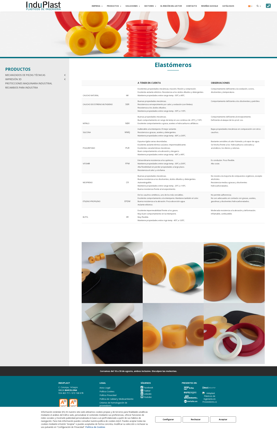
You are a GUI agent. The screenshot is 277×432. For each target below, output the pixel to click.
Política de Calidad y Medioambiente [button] (116, 399)
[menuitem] (97, 6)
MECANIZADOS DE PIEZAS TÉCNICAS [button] (25, 75)
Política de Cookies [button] (95, 427)
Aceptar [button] (223, 419)
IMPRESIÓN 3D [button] (13, 79)
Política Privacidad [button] (108, 395)
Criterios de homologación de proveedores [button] (113, 404)
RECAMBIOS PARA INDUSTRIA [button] (21, 87)
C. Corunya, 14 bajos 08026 (68, 389)
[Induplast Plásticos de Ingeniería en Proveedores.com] (209, 397)
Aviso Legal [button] (105, 387)
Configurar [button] (168, 419)
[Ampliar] (112, 272)
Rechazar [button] (196, 419)
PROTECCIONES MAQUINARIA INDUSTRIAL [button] (28, 83)
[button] (43, 5)
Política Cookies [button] (107, 391)
